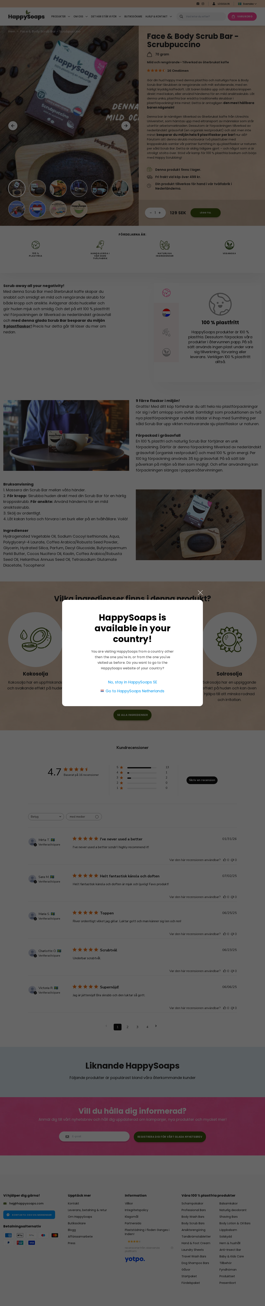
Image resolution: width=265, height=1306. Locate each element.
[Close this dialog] (200, 592)
